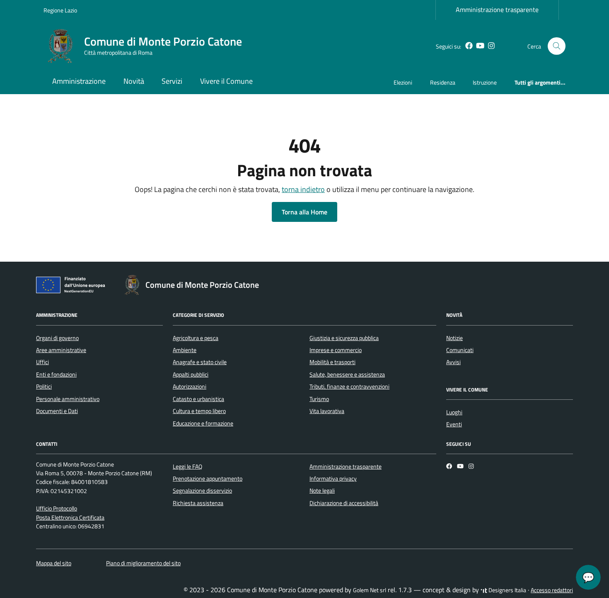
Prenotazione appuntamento (207, 478)
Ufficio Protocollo (56, 508)
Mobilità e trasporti (332, 362)
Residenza (442, 82)
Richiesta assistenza (198, 503)
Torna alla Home (304, 212)
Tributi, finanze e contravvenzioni (349, 386)
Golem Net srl (369, 590)
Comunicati (460, 350)
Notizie (454, 338)
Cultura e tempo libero (199, 411)
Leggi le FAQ (187, 466)
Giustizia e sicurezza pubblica (344, 338)
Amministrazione (79, 81)
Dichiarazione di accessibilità (343, 503)
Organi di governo (57, 338)
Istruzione (485, 82)
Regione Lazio (60, 10)
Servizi (172, 81)
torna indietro (303, 189)
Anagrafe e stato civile (200, 362)
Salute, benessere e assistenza (347, 374)
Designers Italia (506, 590)
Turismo (319, 399)
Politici (44, 386)
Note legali (322, 490)
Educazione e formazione (203, 423)
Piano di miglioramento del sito (143, 563)
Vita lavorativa (326, 411)
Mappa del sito (53, 563)
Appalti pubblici (190, 374)
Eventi (454, 424)
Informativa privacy (333, 478)
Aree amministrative (61, 350)
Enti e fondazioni (56, 374)
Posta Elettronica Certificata (70, 517)
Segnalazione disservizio (202, 490)
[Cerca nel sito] (557, 46)
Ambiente (184, 350)
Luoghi (454, 412)
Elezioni (403, 82)
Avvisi (453, 362)
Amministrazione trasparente (497, 10)
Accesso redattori (552, 590)
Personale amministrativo (67, 399)
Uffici (42, 362)
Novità (133, 81)
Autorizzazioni (189, 386)
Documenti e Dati (57, 411)
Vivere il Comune (226, 81)
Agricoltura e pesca (195, 338)
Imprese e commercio (335, 350)
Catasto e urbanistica (198, 399)
